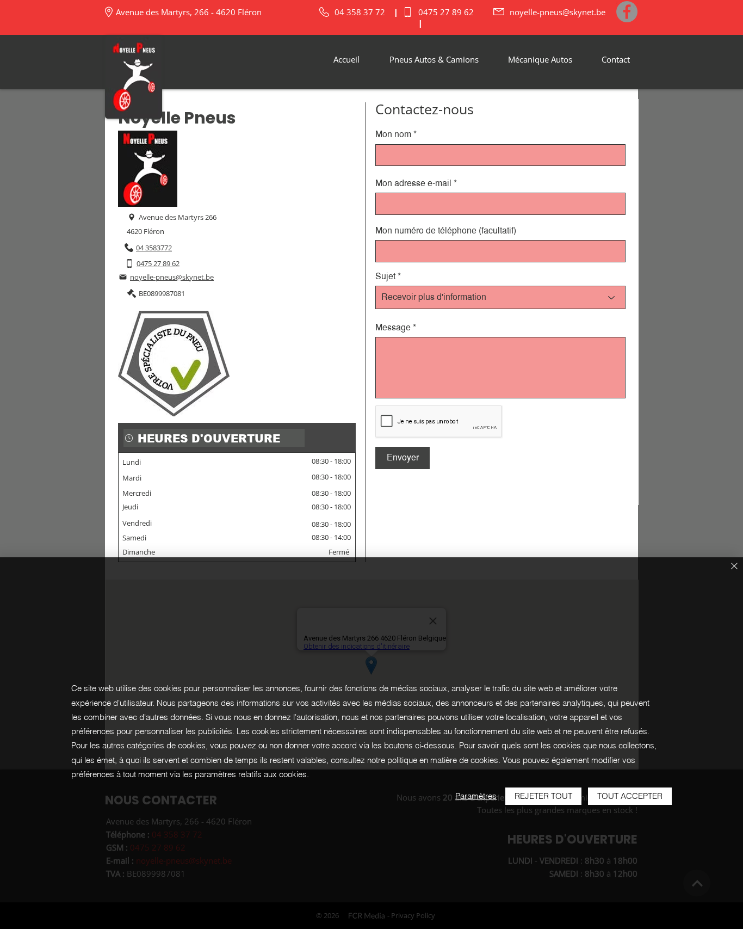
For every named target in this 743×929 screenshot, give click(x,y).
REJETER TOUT (543, 796)
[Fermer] (734, 566)
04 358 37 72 (360, 12)
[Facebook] (626, 11)
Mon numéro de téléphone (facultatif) (445, 230)
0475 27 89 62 (446, 12)
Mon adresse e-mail (413, 183)
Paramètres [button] (476, 796)
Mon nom (393, 134)
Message (393, 327)
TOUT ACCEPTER (629, 796)
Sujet (385, 276)
